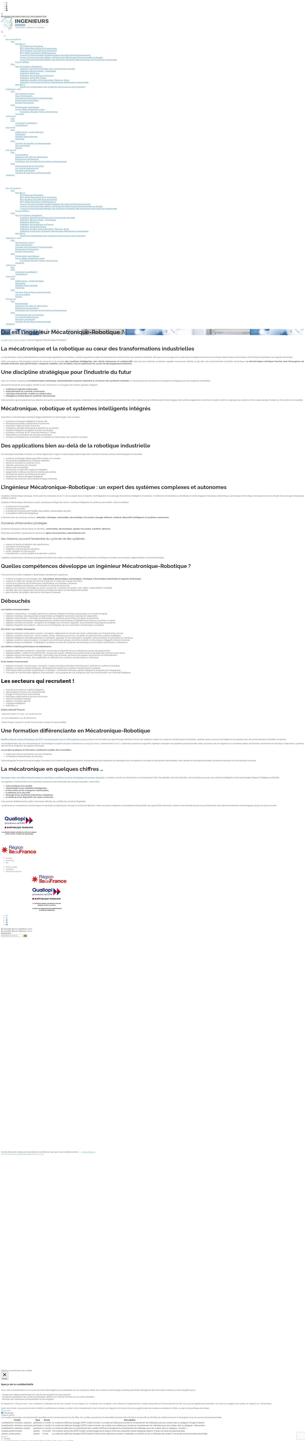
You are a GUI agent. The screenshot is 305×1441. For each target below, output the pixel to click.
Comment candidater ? (26, 123)
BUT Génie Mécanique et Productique (38, 48)
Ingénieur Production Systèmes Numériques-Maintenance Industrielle (54, 82)
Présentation (21, 155)
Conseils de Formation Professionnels (34, 98)
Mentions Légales (11, 867)
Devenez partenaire (25, 170)
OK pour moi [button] (38, 1154)
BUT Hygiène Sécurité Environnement (38, 51)
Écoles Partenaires (24, 103)
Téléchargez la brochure (13, 871)
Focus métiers (22, 62)
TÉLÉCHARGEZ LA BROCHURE (20, 184)
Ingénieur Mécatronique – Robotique (38, 71)
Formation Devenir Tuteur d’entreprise (39, 112)
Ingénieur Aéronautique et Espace (37, 76)
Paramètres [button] (27, 1154)
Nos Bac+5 (20, 85)
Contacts (19, 114)
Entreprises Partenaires (27, 100)
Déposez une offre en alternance (31, 157)
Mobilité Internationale (26, 137)
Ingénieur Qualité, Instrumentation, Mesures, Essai (44, 80)
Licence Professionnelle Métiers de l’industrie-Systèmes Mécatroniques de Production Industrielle (68, 60)
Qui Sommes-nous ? (25, 94)
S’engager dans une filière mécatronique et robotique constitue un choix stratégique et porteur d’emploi (52, 777)
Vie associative (22, 146)
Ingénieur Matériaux (29, 73)
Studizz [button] (4, 1436)
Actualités (9, 858)
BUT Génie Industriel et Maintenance (38, 53)
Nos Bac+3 (20, 44)
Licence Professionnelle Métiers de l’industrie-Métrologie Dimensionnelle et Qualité (61, 57)
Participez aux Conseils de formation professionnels (41, 161)
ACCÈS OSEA (29, 16)
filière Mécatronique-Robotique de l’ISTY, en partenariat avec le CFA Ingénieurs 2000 (45, 739)
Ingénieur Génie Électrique (33, 78)
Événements (10, 860)
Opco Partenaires (24, 96)
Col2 (12, 64)
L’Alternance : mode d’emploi (29, 132)
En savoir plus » (88, 1152)
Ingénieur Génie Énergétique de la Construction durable (47, 69)
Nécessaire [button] (6, 1410)
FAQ (7, 862)
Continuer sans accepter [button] (11, 1154)
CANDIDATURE (40, 16)
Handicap (19, 139)
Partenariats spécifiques (27, 107)
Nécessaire (8, 1413)
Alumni (18, 148)
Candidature (21, 125)
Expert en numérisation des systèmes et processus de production (52, 87)
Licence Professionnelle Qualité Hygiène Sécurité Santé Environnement (55, 55)
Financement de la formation (29, 166)
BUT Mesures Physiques (31, 46)
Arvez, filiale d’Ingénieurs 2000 (30, 109)
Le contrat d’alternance (26, 168)
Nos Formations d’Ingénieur (28, 66)
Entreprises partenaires (27, 159)
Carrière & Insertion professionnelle (33, 143)
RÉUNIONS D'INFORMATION (12, 16)
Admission (20, 134)
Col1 (12, 42)
